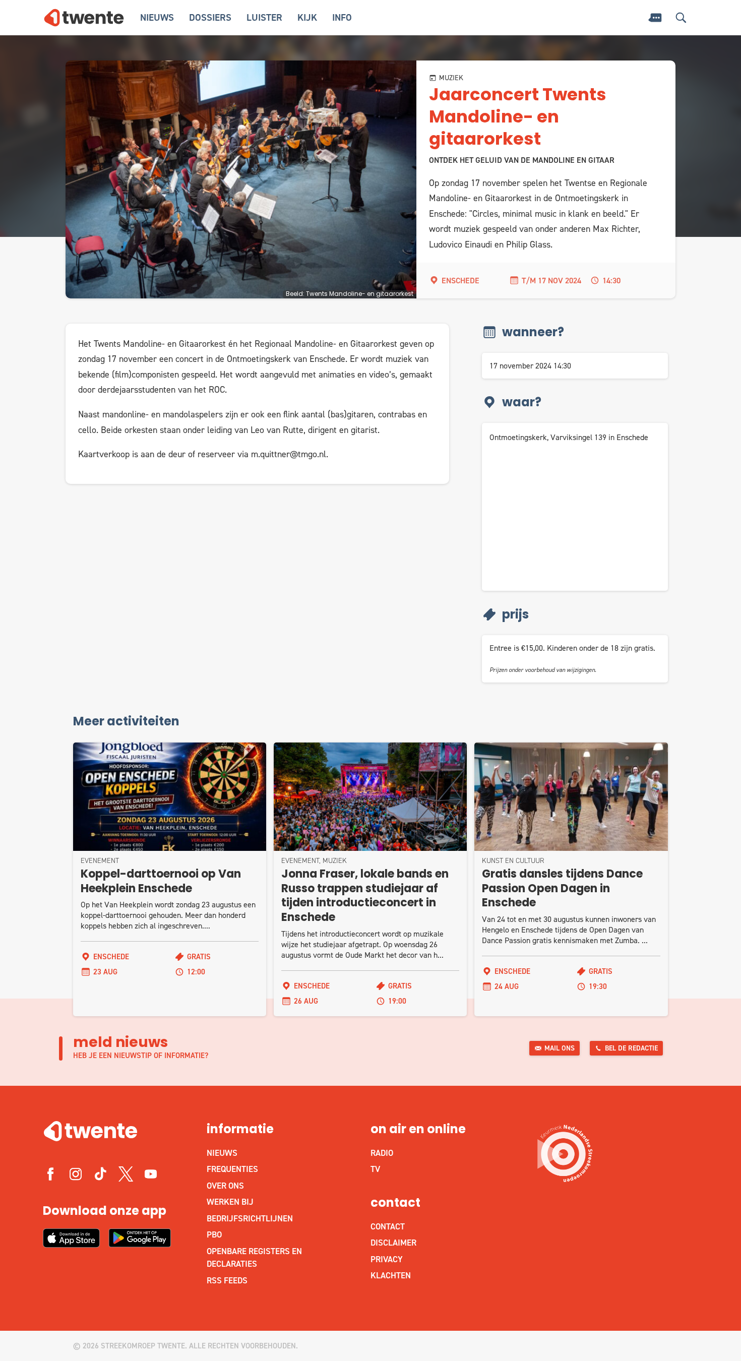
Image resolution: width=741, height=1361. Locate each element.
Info (342, 17)
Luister (264, 17)
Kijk (307, 17)
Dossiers (210, 17)
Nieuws (157, 17)
